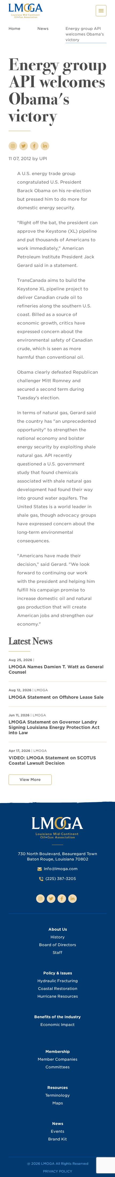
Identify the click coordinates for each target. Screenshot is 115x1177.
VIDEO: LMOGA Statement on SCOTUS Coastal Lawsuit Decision (52, 760)
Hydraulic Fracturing (57, 981)
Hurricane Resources (57, 996)
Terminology (57, 1095)
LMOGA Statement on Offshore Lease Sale (56, 697)
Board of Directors (57, 945)
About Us (57, 929)
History (58, 937)
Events (57, 1131)
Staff (57, 952)
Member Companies (57, 1059)
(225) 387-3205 (60, 878)
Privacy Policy (57, 1171)
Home (14, 28)
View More (30, 779)
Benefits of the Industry (57, 1017)
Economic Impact (57, 1024)
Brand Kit (57, 1139)
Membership (57, 1051)
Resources (57, 1087)
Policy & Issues (57, 973)
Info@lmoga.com (61, 869)
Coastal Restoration (57, 988)
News (42, 28)
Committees (57, 1067)
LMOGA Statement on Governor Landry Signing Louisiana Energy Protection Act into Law (54, 727)
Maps (57, 1103)
